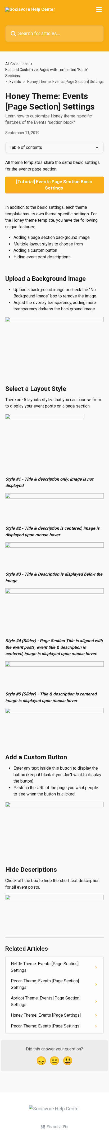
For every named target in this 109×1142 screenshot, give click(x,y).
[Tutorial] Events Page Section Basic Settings (54, 185)
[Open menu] (99, 9)
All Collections (17, 64)
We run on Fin (57, 1127)
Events (15, 81)
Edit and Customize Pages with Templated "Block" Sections (47, 73)
